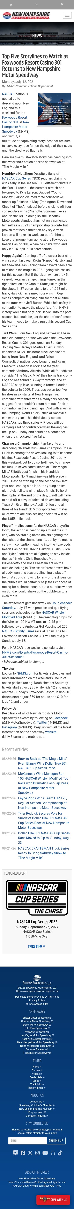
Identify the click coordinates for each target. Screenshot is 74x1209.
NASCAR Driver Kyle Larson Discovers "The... (37, 1185)
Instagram (9, 727)
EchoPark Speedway (35, 1028)
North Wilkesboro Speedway (35, 1045)
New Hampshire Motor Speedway (15, 127)
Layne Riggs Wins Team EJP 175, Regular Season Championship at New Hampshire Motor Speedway (42, 803)
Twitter (42, 722)
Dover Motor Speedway (36, 1024)
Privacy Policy (37, 1000)
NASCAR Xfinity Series (18, 631)
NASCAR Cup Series (16, 178)
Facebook (60, 718)
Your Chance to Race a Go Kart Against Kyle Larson (37, 1182)
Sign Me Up (56, 1141)
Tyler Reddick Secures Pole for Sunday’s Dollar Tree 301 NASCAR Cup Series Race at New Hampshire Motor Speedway (43, 820)
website (50, 732)
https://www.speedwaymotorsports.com (37, 991)
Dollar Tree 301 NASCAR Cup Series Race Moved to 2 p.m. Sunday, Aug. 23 (44, 838)
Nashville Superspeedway (36, 1038)
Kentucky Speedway (36, 1031)
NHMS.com (25, 673)
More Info (35, 947)
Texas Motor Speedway (36, 1052)
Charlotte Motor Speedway (36, 1021)
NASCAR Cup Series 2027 (37, 922)
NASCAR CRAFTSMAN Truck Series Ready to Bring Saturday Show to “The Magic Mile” (43, 853)
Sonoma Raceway (36, 1049)
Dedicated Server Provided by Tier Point (37, 996)
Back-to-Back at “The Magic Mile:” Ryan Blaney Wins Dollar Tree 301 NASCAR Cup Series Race (42, 763)
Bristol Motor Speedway (36, 1017)
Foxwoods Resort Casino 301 (14, 119)
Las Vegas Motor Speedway (36, 1035)
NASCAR (8, 94)
